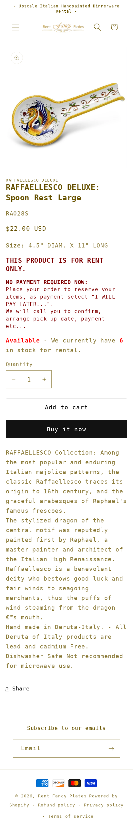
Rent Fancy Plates (62, 796)
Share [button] (21, 688)
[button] (15, 27)
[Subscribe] (111, 749)
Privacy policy (104, 805)
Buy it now (66, 429)
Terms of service (71, 816)
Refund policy (56, 805)
